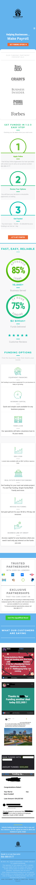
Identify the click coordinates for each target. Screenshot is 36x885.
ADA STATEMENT (7, 879)
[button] (34, 29)
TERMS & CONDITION (20, 879)
